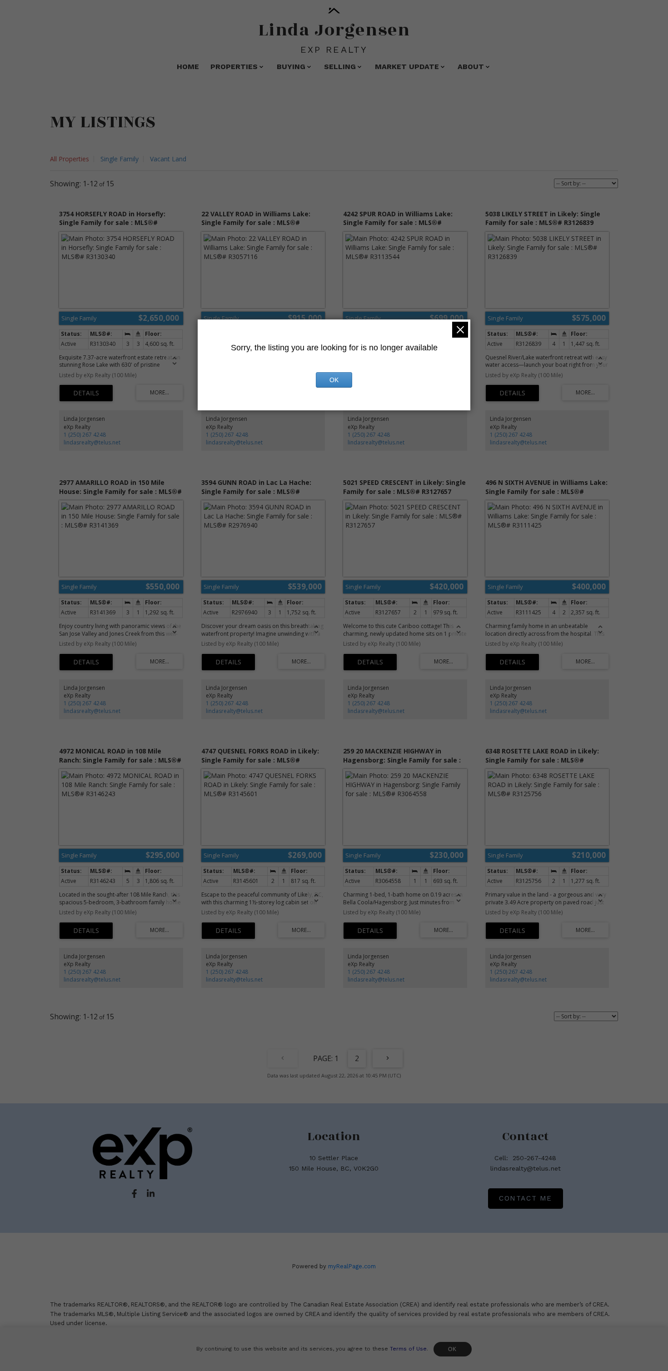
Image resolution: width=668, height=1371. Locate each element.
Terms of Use (408, 1349)
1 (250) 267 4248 (85, 435)
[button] (134, 1193)
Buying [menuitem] (291, 66)
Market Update (407, 66)
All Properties (69, 159)
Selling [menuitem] (340, 66)
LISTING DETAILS (86, 393)
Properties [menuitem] (234, 66)
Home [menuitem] (188, 66)
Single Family (119, 159)
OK (452, 1349)
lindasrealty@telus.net (92, 442)
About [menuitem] (471, 66)
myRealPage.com (352, 1266)
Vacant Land (168, 159)
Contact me (525, 1198)
